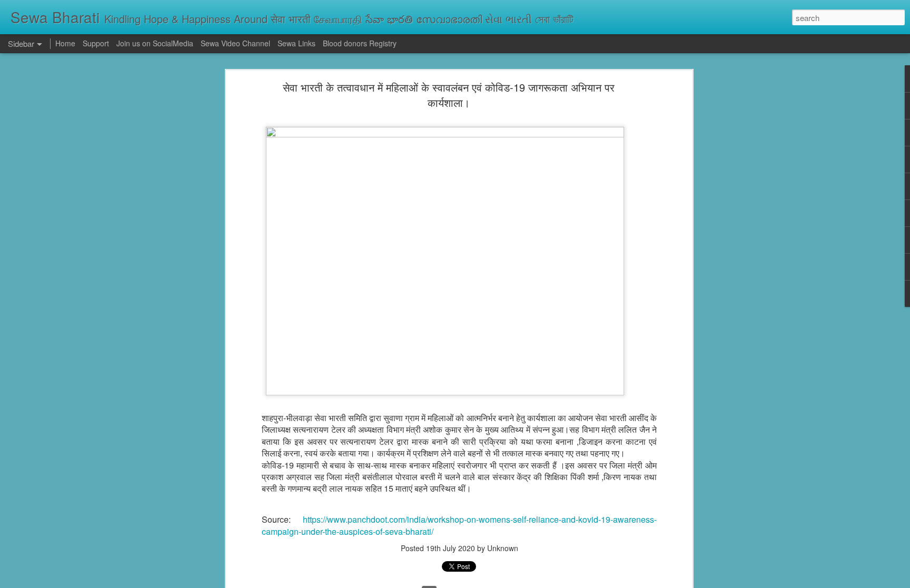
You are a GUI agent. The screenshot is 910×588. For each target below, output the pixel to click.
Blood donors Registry (360, 43)
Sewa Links (298, 43)
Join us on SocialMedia (154, 43)
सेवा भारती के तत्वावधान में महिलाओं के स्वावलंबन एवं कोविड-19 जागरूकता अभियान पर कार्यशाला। (449, 94)
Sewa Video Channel (235, 43)
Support (96, 43)
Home (65, 43)
